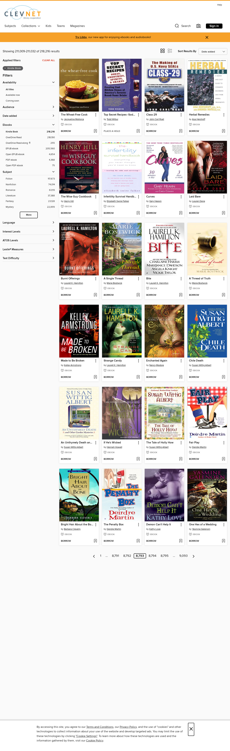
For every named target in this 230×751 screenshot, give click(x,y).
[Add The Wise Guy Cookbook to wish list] (95, 213)
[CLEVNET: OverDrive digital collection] (22, 12)
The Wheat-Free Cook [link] (74, 114)
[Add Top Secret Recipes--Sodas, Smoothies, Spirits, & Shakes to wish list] (138, 131)
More (28, 214)
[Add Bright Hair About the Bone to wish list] (95, 541)
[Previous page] (94, 556)
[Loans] (198, 26)
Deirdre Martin (199, 447)
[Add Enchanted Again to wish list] (180, 377)
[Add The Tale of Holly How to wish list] (180, 459)
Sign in (214, 26)
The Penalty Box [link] (113, 524)
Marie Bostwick (114, 283)
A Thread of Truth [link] (200, 278)
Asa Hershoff (198, 119)
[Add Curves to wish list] (180, 213)
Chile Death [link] (196, 360)
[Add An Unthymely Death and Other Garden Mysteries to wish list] (95, 459)
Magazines (77, 26)
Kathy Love (154, 529)
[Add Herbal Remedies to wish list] (223, 131)
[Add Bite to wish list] (180, 295)
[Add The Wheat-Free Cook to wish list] (95, 131)
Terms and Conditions (99, 727)
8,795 (165, 556)
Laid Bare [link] (195, 196)
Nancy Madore (156, 365)
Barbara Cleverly (72, 529)
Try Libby (81, 37)
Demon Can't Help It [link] (158, 524)
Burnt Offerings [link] (70, 278)
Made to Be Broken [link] (72, 360)
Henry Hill (69, 201)
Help (219, 5)
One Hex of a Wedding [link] (203, 524)
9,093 (183, 556)
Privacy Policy (128, 727)
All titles (10, 89)
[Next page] (193, 556)
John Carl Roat (156, 119)
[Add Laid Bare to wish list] (223, 213)
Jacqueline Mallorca (74, 119)
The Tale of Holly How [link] (159, 442)
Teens (61, 26)
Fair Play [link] (194, 442)
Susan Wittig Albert (201, 365)
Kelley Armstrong (72, 365)
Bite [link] (148, 278)
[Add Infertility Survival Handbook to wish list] (138, 213)
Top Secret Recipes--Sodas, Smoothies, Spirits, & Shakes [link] (120, 114)
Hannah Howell (114, 447)
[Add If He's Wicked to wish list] (138, 459)
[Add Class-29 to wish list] (180, 131)
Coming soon (12, 100)
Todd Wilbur (112, 119)
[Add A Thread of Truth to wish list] (223, 295)
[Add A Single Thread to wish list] (138, 295)
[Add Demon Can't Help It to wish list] (180, 541)
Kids (48, 26)
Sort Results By (187, 51)
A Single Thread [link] (113, 278)
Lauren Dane (198, 201)
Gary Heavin (155, 201)
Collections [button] (29, 26)
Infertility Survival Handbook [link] (120, 196)
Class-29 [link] (151, 114)
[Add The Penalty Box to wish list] (138, 541)
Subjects (10, 26)
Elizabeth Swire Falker (118, 201)
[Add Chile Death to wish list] (223, 377)
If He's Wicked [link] (112, 442)
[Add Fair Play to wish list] (223, 459)
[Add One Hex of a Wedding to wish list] (223, 541)
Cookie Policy (94, 740)
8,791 (115, 556)
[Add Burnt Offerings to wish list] (95, 295)
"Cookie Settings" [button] (86, 736)
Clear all (48, 60)
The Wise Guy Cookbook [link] (76, 196)
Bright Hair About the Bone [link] (77, 524)
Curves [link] (150, 196)
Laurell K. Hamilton (73, 283)
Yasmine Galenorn (201, 529)
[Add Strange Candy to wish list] (138, 377)
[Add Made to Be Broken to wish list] (95, 377)
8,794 (152, 556)
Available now (13, 95)
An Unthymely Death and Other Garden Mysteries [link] (77, 442)
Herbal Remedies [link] (199, 114)
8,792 (127, 556)
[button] (182, 26)
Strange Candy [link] (113, 360)
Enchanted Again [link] (156, 360)
